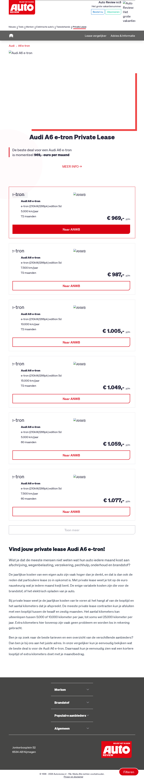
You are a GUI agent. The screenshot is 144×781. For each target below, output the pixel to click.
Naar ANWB (71, 229)
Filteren (128, 772)
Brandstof (61, 702)
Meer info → (72, 166)
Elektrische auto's (45, 26)
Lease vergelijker (95, 35)
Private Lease (79, 26)
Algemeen (62, 728)
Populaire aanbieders (70, 715)
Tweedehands (63, 26)
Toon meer (72, 530)
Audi (12, 45)
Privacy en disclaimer (73, 776)
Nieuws (12, 26)
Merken (30, 26)
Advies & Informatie (123, 35)
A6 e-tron (24, 45)
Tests (21, 26)
